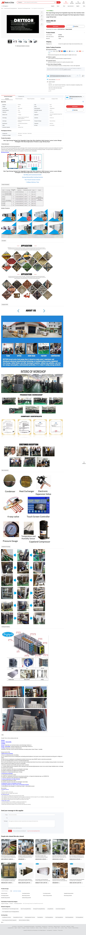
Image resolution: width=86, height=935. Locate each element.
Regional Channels (57, 926)
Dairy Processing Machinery (26, 908)
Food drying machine (26, 893)
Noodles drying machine (5, 897)
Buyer (58, 6)
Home (2, 8)
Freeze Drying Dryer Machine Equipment (9, 920)
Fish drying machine (4, 895)
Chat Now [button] (76, 26)
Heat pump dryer (4, 893)
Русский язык (32, 927)
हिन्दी (58, 927)
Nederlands (45, 927)
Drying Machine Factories (17, 917)
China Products (20, 926)
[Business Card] (83, 101)
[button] (60, 99)
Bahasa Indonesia (75, 927)
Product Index (63, 926)
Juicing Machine (50, 908)
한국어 (52, 927)
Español (19, 927)
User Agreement (49, 930)
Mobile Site (68, 926)
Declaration (55, 930)
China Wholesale (38, 926)
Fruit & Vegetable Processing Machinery (37, 8)
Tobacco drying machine (47, 895)
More (2, 922)
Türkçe (66, 927)
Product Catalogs (17, 891)
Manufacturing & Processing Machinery (10, 8)
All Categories (5, 6)
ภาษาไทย (62, 927)
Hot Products (14, 926)
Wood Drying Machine (69, 917)
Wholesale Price (44, 926)
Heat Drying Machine (59, 917)
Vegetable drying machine (68, 893)
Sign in (83, 3)
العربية (49, 927)
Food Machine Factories (6, 917)
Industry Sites (50, 926)
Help (64, 6)
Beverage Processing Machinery (39, 908)
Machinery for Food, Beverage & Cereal (24, 8)
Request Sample (69, 29)
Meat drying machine (26, 895)
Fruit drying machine (46, 893)
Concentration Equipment (60, 908)
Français (27, 927)
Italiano (37, 927)
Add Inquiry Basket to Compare (23, 45)
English (16, 927)
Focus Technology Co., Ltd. (35, 930)
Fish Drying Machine (79, 917)
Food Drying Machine (49, 917)
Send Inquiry (55, 26)
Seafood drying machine (26, 897)
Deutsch (41, 927)
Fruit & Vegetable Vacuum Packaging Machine (10, 911)
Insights (72, 926)
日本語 (56, 927)
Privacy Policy (60, 930)
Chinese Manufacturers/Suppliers (29, 926)
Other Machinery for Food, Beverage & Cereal (10, 908)
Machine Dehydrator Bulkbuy (24, 920)
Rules (84, 6)
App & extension (70, 6)
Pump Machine (40, 917)
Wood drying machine (68, 895)
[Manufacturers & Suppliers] (7, 2)
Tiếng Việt (69, 927)
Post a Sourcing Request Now (34, 830)
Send (10, 830)
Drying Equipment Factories (30, 917)
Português (23, 927)
